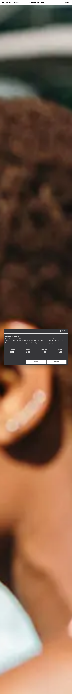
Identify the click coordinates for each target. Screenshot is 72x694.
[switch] (28, 352)
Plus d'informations (54, 343)
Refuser (36, 361)
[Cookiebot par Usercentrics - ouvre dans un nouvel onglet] (60, 331)
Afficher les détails (59, 357)
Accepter (56, 361)
